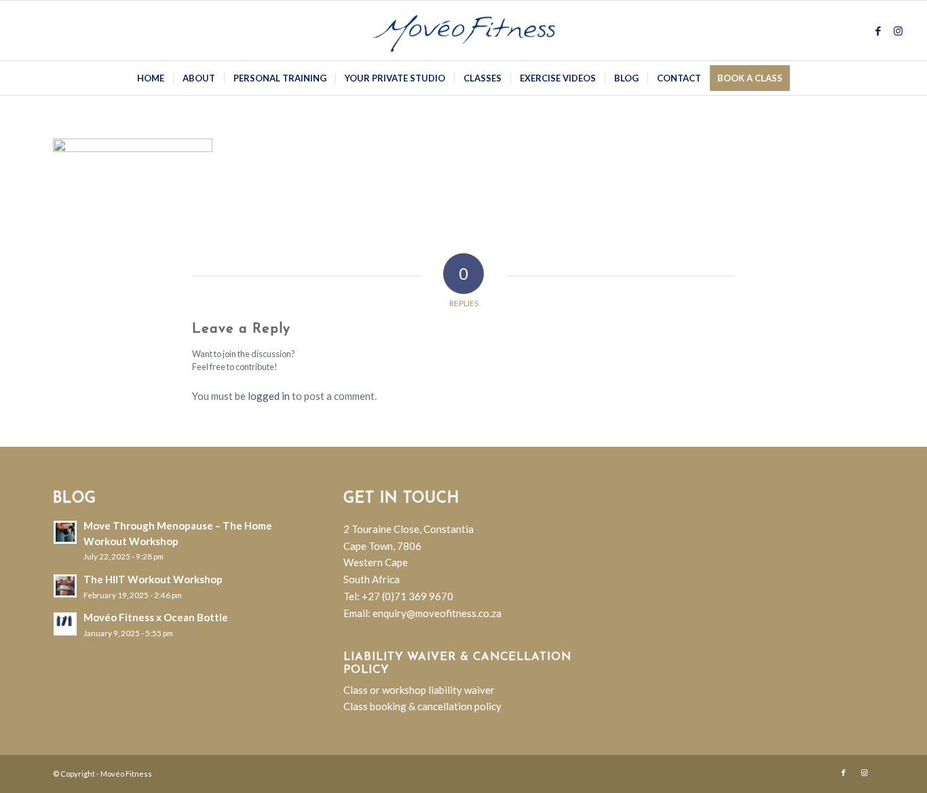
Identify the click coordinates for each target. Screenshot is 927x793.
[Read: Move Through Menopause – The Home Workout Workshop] (65, 532)
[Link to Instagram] (898, 30)
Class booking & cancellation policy (422, 706)
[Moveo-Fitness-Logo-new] (463, 30)
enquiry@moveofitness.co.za (437, 613)
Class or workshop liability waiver (419, 690)
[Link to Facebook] (878, 30)
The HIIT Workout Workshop (153, 579)
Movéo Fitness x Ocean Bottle (155, 617)
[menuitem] (150, 78)
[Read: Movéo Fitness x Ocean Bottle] (65, 624)
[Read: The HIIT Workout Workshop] (65, 586)
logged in (269, 396)
